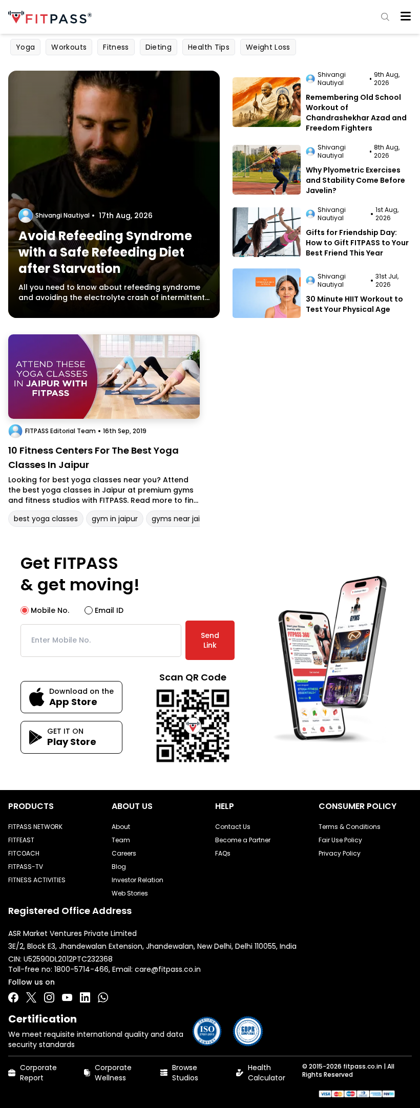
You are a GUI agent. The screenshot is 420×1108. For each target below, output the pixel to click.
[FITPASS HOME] (52, 17)
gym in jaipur (115, 519)
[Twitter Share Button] (31, 997)
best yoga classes (46, 519)
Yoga (25, 47)
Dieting (158, 47)
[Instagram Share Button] (49, 997)
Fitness (116, 47)
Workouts (69, 47)
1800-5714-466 (81, 969)
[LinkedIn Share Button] (85, 997)
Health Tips (208, 47)
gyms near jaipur (182, 519)
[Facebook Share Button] (13, 997)
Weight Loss (268, 47)
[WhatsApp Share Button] (103, 997)
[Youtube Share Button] (67, 997)
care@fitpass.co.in (168, 969)
